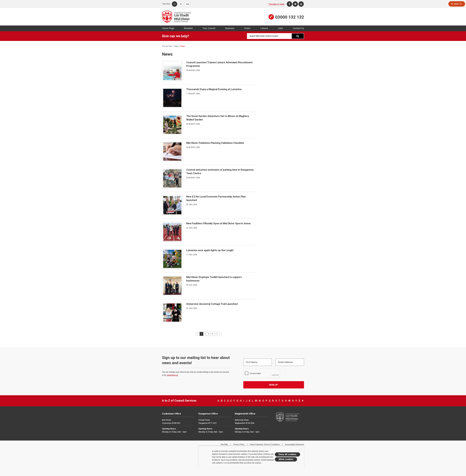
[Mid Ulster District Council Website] (196, 17)
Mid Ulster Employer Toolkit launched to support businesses (214, 279)
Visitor (247, 28)
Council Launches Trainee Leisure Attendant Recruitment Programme (219, 64)
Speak (456, 4)
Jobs (280, 28)
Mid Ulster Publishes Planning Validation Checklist (215, 142)
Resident (188, 28)
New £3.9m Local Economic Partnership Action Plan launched (216, 198)
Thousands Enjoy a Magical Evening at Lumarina (213, 89)
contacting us (172, 375)
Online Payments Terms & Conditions (265, 444)
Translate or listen (276, 4)
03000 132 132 (289, 17)
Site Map (224, 444)
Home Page (168, 28)
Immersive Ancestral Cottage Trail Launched (212, 303)
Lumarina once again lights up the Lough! (209, 250)
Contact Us (298, 28)
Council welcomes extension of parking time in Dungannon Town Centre (220, 171)
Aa (174, 4)
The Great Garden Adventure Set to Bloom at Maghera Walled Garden (217, 118)
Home (176, 46)
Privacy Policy (239, 444)
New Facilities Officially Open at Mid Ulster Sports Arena (218, 223)
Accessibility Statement (294, 444)
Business (229, 28)
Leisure (264, 28)
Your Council (209, 28)
